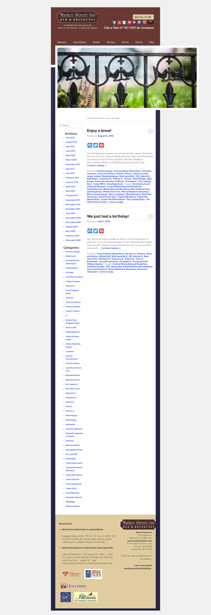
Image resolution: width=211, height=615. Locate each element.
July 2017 (70, 169)
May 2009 (70, 231)
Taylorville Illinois (127, 196)
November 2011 (73, 200)
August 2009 (72, 226)
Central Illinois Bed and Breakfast (124, 186)
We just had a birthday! (108, 216)
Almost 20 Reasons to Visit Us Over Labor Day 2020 (87, 548)
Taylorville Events (74, 463)
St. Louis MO (71, 454)
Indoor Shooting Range (106, 176)
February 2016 (72, 177)
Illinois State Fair (111, 191)
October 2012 (72, 195)
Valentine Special (74, 497)
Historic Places (124, 173)
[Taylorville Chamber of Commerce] (65, 603)
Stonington (131, 181)
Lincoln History (73, 363)
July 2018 (70, 146)
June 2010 (70, 213)
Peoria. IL (70, 411)
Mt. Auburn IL (143, 176)
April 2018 (70, 155)
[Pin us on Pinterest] (129, 22)
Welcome (61, 42)
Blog (152, 42)
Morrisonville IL (127, 176)
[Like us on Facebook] (114, 22)
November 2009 (73, 222)
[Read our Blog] (139, 22)
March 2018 (71, 160)
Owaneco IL (106, 178)
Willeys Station (95, 264)
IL (66, 315)
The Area (110, 42)
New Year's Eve (73, 389)
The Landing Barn (135, 199)
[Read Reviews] (151, 22)
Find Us (139, 42)
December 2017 (73, 164)
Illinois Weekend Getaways (135, 191)
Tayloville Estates (74, 475)
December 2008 (73, 240)
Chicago (69, 272)
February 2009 (72, 236)
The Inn (125, 42)
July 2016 (70, 173)
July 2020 (70, 137)
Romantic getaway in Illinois (109, 181)
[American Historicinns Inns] (93, 580)
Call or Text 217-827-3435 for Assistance (129, 28)
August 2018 (71, 142)
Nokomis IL (92, 178)
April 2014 (70, 186)
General (141, 253)
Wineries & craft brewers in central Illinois (82, 529)
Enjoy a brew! (99, 130)
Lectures (70, 351)
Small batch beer (108, 196)
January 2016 (72, 182)
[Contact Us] (134, 22)
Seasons (70, 441)
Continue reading (97, 165)
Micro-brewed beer (97, 194)
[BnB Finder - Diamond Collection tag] (70, 580)
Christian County (95, 266)
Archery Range (105, 171)
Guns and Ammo (106, 173)
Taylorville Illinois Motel (113, 199)
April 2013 (70, 191)
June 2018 (70, 151)
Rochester (92, 261)
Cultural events (73, 281)
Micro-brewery (117, 194)
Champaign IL (72, 268)
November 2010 (73, 209)
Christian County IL (74, 277)
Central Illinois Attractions (127, 171)
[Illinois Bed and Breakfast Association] (86, 603)
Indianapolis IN (73, 332)
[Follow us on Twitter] (124, 22)
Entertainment (94, 189)
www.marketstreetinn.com (139, 541)
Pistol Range (139, 178)
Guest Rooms (79, 42)
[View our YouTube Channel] (144, 22)
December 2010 (73, 204)
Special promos (73, 445)
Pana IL (128, 178)
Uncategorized (115, 184)
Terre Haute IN (72, 479)
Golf (108, 266)
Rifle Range (71, 420)
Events (96, 42)
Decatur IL (130, 253)
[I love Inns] (74, 589)
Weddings (70, 502)
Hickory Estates (73, 306)
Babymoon (71, 256)
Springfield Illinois (74, 450)
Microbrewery (133, 194)
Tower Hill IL (99, 184)
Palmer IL (118, 178)
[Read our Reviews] (119, 22)
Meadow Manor (73, 375)
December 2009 (73, 218)
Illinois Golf (105, 256)
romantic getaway (108, 261)
